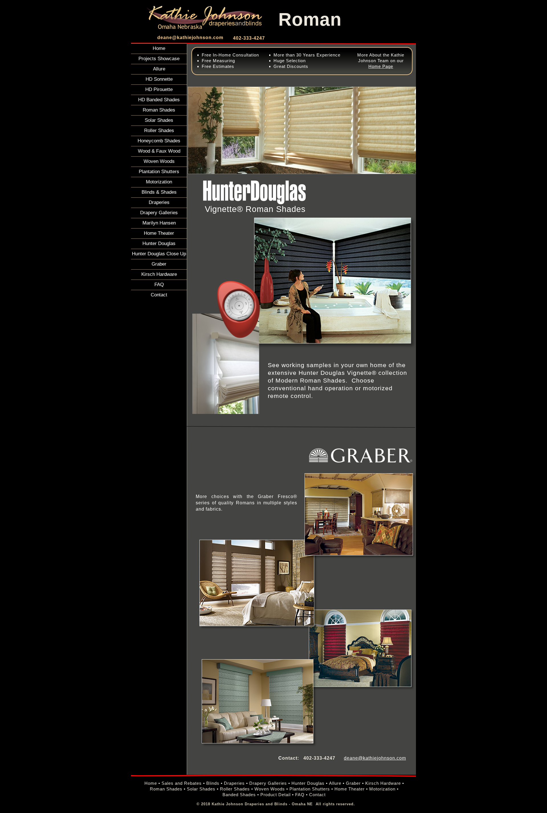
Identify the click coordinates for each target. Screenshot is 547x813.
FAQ (159, 284)
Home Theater (159, 233)
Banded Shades (239, 794)
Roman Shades (159, 110)
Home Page (380, 66)
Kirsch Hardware (159, 274)
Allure (159, 69)
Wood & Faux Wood (159, 151)
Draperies (159, 202)
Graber (159, 264)
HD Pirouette (159, 89)
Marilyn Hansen (159, 223)
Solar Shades (159, 120)
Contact (159, 295)
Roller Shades (159, 130)
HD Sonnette (159, 79)
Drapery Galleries (159, 212)
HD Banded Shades (159, 99)
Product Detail (275, 794)
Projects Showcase (158, 58)
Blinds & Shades (159, 192)
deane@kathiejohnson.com (190, 37)
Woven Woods (159, 161)
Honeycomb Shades (159, 140)
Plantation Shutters (159, 171)
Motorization (159, 182)
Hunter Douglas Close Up (159, 253)
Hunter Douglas (158, 243)
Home (159, 48)
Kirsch (372, 783)
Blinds (212, 783)
